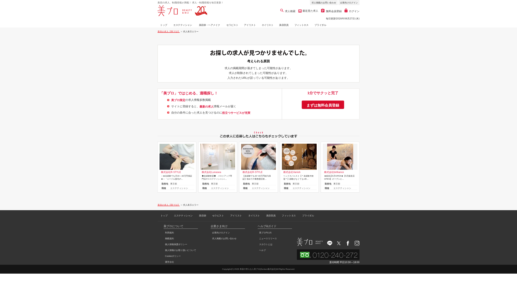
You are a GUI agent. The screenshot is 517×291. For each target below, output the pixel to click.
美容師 (202, 215)
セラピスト (232, 25)
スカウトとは (265, 244)
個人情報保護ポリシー (176, 244)
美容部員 (283, 25)
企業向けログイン (349, 2)
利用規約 (169, 232)
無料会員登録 (334, 11)
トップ (163, 25)
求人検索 (290, 11)
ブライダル (320, 25)
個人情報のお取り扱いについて (180, 250)
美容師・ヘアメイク (209, 25)
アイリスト (250, 25)
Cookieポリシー (173, 256)
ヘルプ (262, 250)
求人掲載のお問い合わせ (324, 2)
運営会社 (169, 262)
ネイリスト (267, 25)
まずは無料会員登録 (323, 105)
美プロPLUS (265, 232)
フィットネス (301, 25)
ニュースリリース (268, 238)
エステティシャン (182, 25)
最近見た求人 (310, 10)
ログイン (354, 11)
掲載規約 (169, 238)
